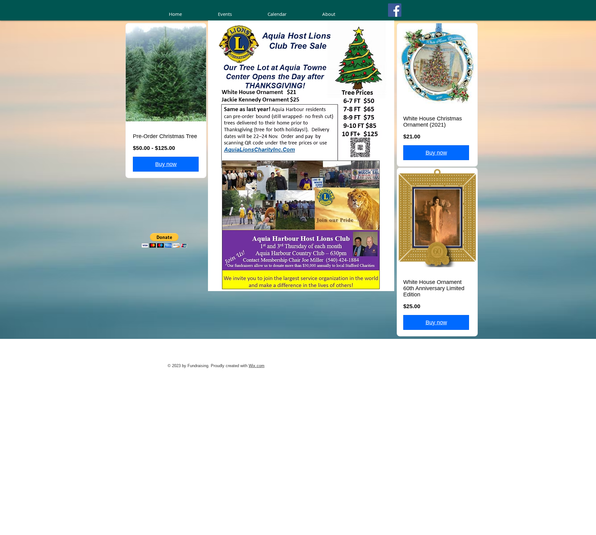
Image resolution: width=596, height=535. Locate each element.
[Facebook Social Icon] (394, 10)
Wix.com (256, 365)
